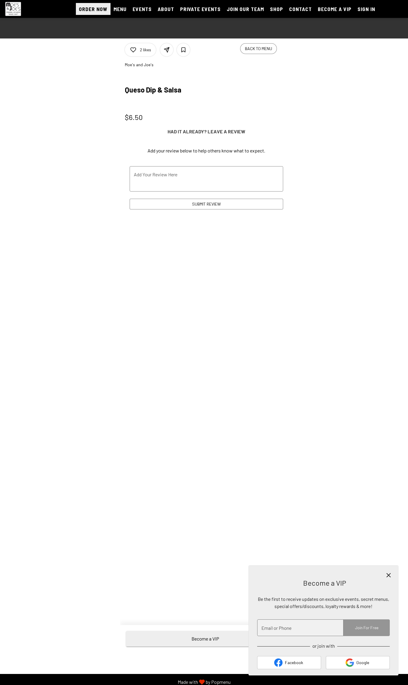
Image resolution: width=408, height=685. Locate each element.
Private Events (200, 9)
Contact (300, 9)
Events (142, 9)
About (166, 9)
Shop (276, 9)
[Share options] (166, 49)
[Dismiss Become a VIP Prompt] (388, 575)
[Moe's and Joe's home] (32, 8)
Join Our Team (245, 9)
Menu (120, 9)
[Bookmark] (183, 49)
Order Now (93, 9)
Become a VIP (335, 9)
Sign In (366, 9)
